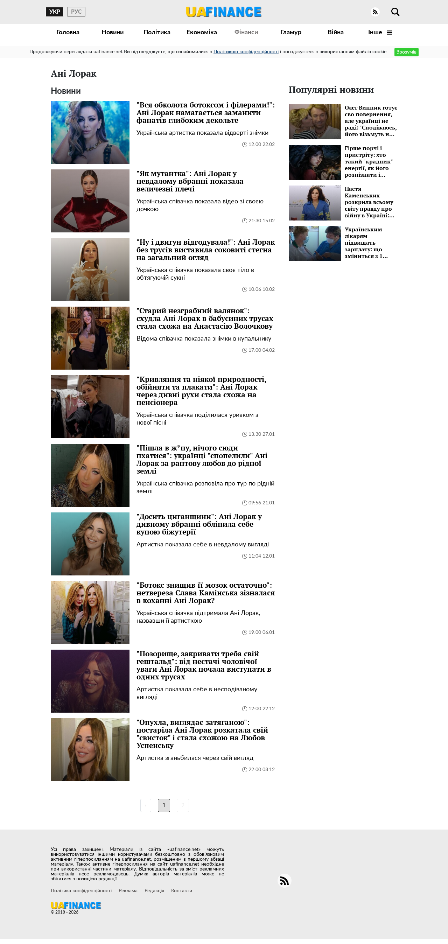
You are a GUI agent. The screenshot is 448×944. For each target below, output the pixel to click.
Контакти (181, 890)
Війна (336, 32)
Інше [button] (376, 32)
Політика (157, 32)
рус (76, 12)
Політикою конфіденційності (246, 51)
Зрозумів (406, 52)
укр (54, 12)
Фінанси (246, 32)
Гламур (290, 32)
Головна (67, 32)
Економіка (202, 32)
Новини (113, 32)
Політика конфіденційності (81, 890)
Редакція (154, 890)
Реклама (128, 890)
